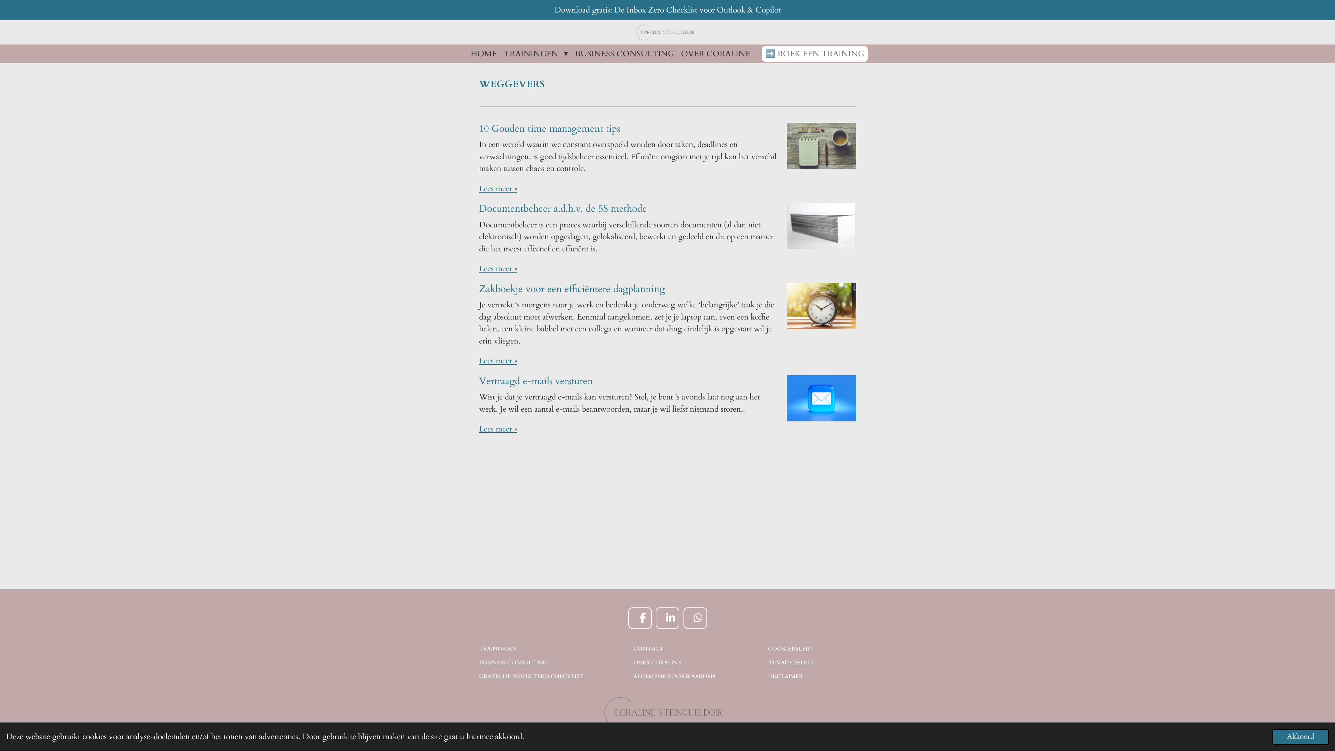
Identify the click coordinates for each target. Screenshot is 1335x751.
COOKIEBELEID (790, 649)
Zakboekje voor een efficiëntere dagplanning (572, 289)
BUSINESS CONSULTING (513, 663)
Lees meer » (498, 188)
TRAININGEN (498, 649)
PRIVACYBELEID (791, 663)
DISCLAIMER (785, 676)
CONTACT (648, 649)
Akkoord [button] (1300, 737)
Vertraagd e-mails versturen (536, 381)
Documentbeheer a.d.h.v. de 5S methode (563, 208)
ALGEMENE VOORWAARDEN (674, 676)
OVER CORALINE (657, 663)
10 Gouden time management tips (549, 128)
